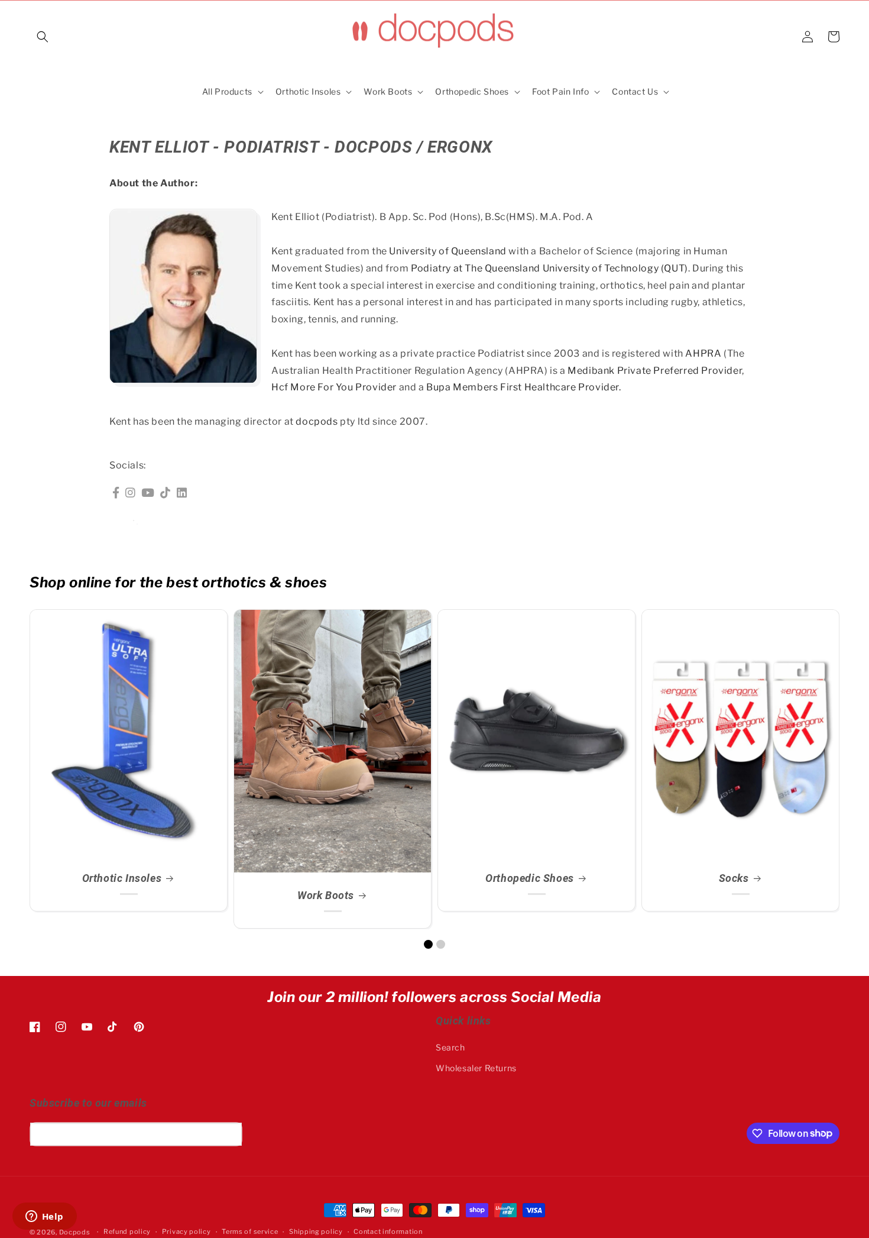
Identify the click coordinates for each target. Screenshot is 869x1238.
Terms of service (250, 1231)
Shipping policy (316, 1231)
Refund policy (127, 1231)
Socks (734, 878)
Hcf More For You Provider (334, 387)
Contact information (388, 1231)
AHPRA (703, 353)
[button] (43, 37)
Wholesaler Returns (476, 1068)
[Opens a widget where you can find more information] (44, 1217)
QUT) (676, 268)
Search (450, 1047)
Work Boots (325, 895)
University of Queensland (447, 251)
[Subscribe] (229, 1134)
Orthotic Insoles (122, 878)
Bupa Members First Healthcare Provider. (523, 387)
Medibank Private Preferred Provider (655, 370)
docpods (317, 421)
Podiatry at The (448, 268)
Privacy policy (186, 1231)
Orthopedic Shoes (529, 878)
